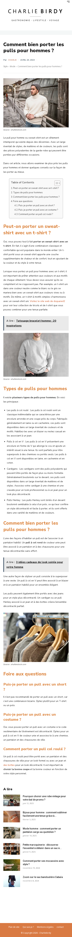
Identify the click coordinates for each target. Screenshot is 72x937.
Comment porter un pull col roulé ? (35, 214)
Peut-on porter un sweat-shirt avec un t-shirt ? (36, 188)
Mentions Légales (45, 927)
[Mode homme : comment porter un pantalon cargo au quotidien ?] (11, 833)
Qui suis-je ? (28, 927)
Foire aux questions (23, 201)
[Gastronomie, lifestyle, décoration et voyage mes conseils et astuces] (36, 15)
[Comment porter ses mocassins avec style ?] (11, 865)
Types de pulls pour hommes (28, 192)
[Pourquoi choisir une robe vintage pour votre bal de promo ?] (11, 800)
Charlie (12, 60)
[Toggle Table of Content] (55, 183)
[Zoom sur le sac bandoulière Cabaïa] (11, 881)
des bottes (9, 765)
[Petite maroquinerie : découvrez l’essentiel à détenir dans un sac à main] (11, 849)
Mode (12, 66)
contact (60, 927)
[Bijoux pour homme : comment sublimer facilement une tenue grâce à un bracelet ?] (11, 816)
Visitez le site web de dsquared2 (47, 301)
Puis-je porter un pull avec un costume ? (38, 209)
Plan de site (14, 927)
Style (5, 66)
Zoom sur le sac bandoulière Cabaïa (43, 877)
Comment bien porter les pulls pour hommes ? (36, 196)
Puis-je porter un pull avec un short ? (36, 205)
